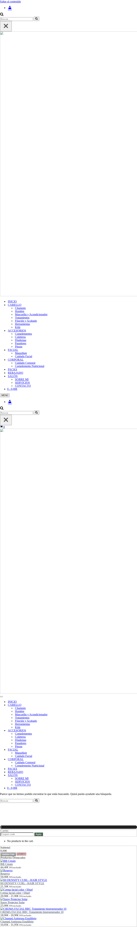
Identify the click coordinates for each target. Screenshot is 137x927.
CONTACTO (23, 385)
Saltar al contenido (10, 1)
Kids (17, 327)
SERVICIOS (22, 382)
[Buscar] (2, 15)
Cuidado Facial (23, 356)
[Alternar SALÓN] (62, 775)
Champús (20, 308)
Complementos (23, 333)
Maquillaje (21, 353)
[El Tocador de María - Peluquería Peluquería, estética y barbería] (68, 164)
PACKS (12, 369)
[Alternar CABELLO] (62, 705)
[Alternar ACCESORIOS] (62, 730)
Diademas (20, 340)
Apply (39, 834)
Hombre (19, 311)
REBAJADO (15, 372)
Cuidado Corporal (25, 362)
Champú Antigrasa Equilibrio (17, 921)
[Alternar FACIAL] (62, 749)
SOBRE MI (22, 379)
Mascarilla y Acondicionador (31, 314)
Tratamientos (22, 317)
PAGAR (21, 854)
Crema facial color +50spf (15, 892)
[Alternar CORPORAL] (62, 759)
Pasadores (20, 343)
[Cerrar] (6, 26)
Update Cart (8, 854)
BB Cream (7, 864)
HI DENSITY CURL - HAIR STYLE (22, 883)
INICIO (12, 301)
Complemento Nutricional (29, 366)
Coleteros (20, 336)
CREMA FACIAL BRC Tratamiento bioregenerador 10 (32, 912)
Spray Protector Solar (13, 902)
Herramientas (22, 324)
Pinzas (18, 346)
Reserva (5, 873)
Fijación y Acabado (26, 320)
